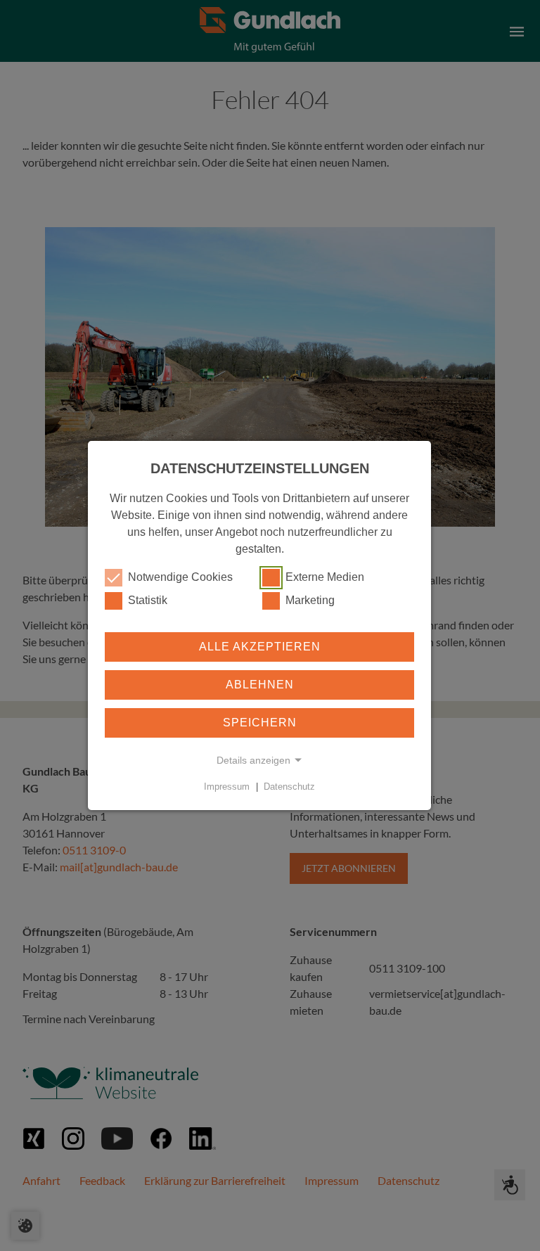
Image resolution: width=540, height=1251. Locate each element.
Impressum (227, 786)
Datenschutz (289, 786)
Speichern (260, 723)
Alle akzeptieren (260, 647)
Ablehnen (260, 685)
